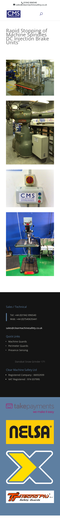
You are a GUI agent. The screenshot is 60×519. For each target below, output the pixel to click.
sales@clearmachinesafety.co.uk (24, 328)
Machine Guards (17, 341)
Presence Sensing (18, 350)
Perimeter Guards (18, 345)
